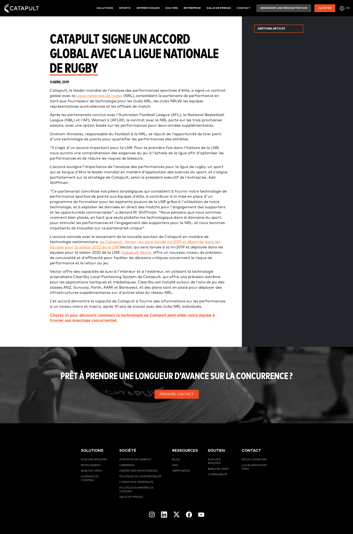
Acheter (324, 8)
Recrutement (91, 465)
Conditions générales (136, 482)
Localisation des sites (254, 467)
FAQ (175, 465)
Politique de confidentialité (140, 476)
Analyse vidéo (91, 471)
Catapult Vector (136, 253)
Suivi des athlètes (94, 459)
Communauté (217, 474)
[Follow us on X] (176, 514)
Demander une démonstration (283, 8)
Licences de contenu (89, 478)
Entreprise (192, 8)
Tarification (181, 471)
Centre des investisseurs (138, 471)
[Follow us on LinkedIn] (164, 514)
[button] (176, 394)
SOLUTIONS (92, 451)
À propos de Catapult (135, 459)
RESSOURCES (185, 451)
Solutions (105, 8)
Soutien (171, 8)
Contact (243, 8)
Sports (125, 8)
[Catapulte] (21, 8)
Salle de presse (219, 8)
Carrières (126, 465)
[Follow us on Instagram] (152, 514)
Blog (176, 459)
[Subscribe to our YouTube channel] (201, 514)
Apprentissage (148, 8)
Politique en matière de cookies (136, 490)
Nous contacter (254, 459)
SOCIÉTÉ (127, 451)
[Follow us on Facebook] (189, 514)
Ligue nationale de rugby (99, 96)
